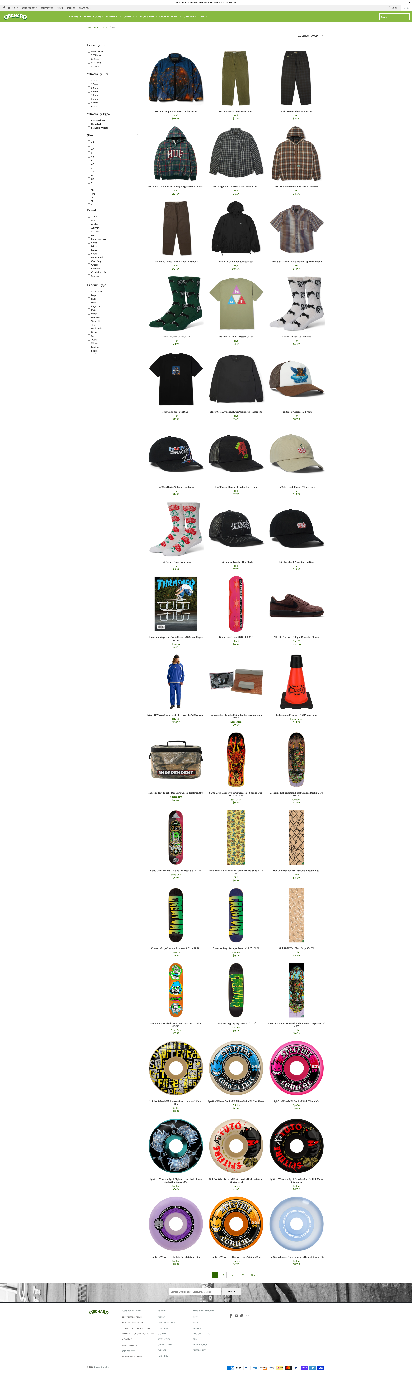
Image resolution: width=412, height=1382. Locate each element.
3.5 (92, 141)
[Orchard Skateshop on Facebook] (3, 8)
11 (92, 197)
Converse (95, 268)
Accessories (96, 291)
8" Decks (95, 59)
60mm (94, 106)
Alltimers (95, 227)
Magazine (95, 306)
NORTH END (163, 1356)
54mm (94, 91)
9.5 (92, 186)
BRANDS (73, 16)
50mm (94, 80)
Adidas (94, 224)
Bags (93, 295)
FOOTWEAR (112, 16)
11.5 (93, 201)
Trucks (94, 339)
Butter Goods (97, 257)
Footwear (95, 317)
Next (253, 1275)
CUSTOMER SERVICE (202, 1334)
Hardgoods (96, 328)
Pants (94, 313)
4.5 (92, 149)
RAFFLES (71, 8)
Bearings (95, 347)
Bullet (94, 253)
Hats (93, 302)
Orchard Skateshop (102, 1367)
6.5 (92, 164)
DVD (93, 298)
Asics (93, 235)
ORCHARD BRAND (169, 16)
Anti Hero (95, 231)
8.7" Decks (96, 62)
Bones (94, 242)
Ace (93, 220)
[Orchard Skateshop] (34, 17)
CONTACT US (46, 8)
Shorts (94, 350)
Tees (93, 324)
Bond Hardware (98, 238)
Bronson (95, 250)
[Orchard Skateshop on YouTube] (8, 8)
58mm (94, 102)
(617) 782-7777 (29, 8)
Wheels (94, 343)
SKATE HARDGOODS (91, 16)
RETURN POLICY (200, 1344)
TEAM (195, 1322)
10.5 (93, 193)
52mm (94, 84)
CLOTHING (129, 16)
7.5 (92, 171)
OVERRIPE (189, 16)
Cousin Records (98, 272)
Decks (94, 332)
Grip (93, 335)
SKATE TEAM (85, 8)
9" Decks (95, 66)
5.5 (92, 156)
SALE (202, 16)
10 (92, 190)
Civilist (94, 264)
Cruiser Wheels (98, 120)
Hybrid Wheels (98, 124)
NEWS (60, 8)
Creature (95, 275)
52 (243, 1275)
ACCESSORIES (147, 16)
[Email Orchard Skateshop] (18, 8)
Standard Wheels (99, 127)
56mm (94, 99)
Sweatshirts (96, 321)
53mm (94, 87)
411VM (94, 216)
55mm (94, 95)
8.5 (92, 178)
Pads (93, 309)
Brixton (94, 246)
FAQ (195, 1339)
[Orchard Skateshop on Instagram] (13, 8)
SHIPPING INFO (199, 1350)
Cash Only (96, 261)
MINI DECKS (97, 51)
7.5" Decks (96, 55)
